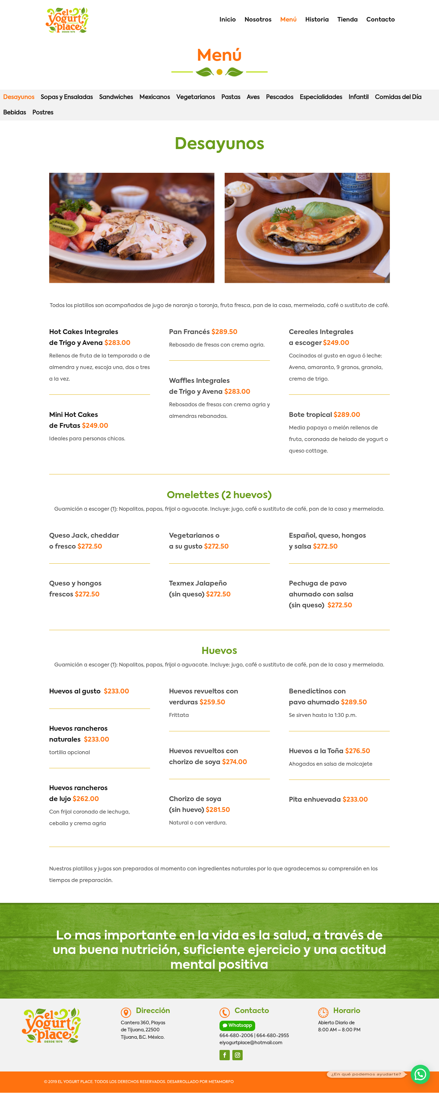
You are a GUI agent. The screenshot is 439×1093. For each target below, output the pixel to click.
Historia (317, 20)
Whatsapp (240, 1025)
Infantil (359, 97)
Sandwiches (116, 97)
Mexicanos (154, 97)
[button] (420, 1074)
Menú (288, 20)
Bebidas (14, 113)
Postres (42, 113)
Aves (253, 97)
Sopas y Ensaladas (67, 97)
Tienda (347, 20)
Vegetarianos (195, 97)
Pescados (279, 97)
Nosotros (258, 20)
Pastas (230, 97)
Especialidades (321, 97)
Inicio (228, 20)
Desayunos (18, 97)
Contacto (380, 20)
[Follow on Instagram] (237, 1055)
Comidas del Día (398, 97)
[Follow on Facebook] (225, 1055)
